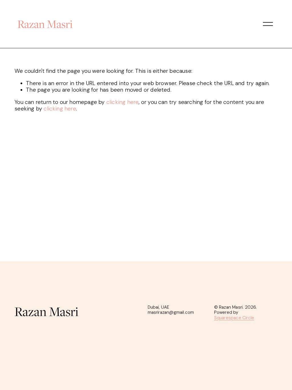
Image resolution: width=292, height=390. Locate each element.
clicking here (122, 102)
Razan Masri (45, 24)
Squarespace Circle (234, 317)
